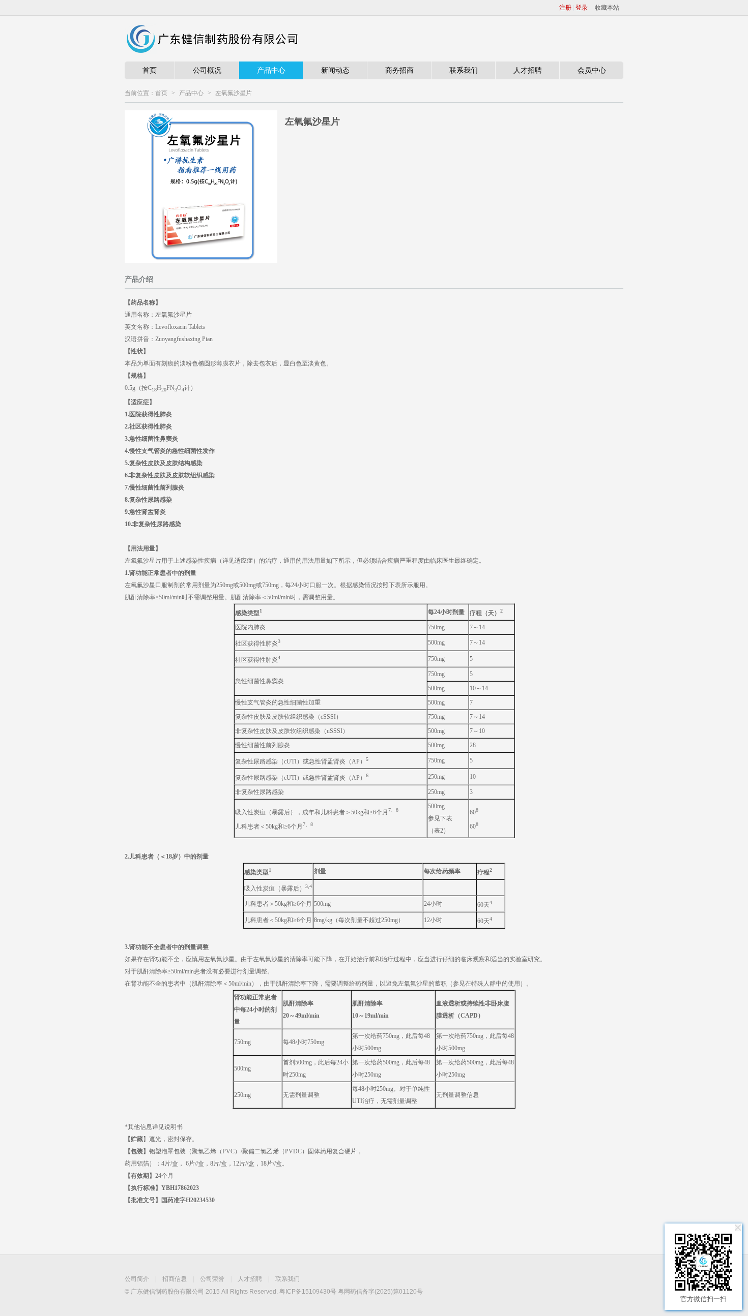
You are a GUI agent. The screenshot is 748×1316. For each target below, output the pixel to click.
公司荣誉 (212, 1278)
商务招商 (399, 70)
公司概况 (207, 70)
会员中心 (592, 70)
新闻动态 (335, 70)
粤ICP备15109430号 (307, 1291)
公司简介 (137, 1278)
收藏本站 (607, 7)
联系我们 (463, 70)
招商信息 (174, 1278)
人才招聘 (527, 70)
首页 (149, 70)
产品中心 (271, 70)
